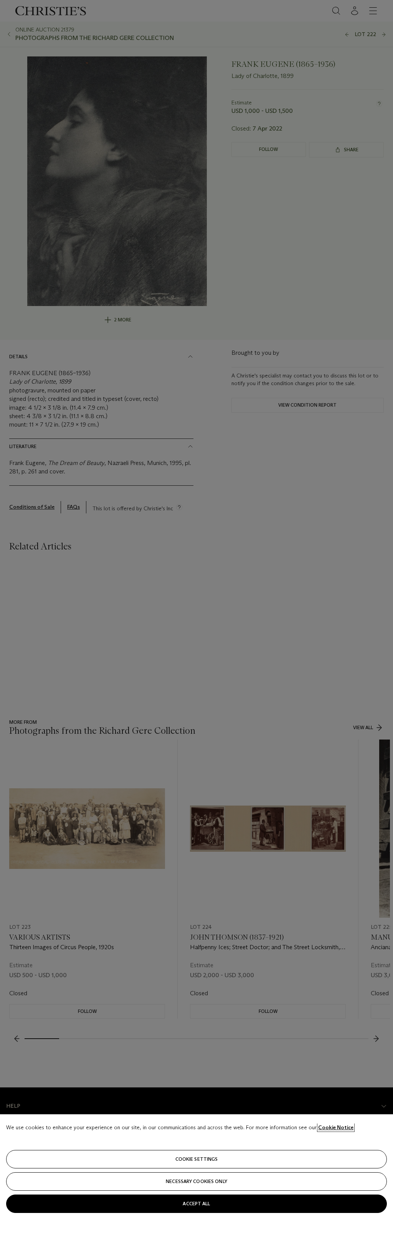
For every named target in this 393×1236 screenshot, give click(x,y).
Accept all (196, 1203)
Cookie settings (196, 1159)
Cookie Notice (335, 1127)
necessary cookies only (196, 1181)
